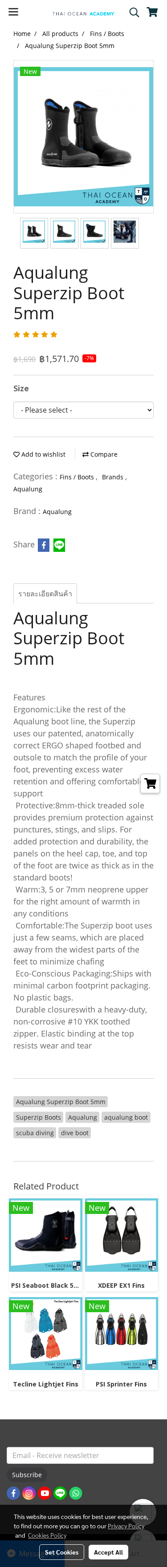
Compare (103, 454)
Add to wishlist (42, 454)
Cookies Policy (47, 1535)
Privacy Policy (126, 1526)
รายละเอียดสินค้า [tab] (45, 594)
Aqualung (27, 489)
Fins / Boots (78, 477)
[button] (131, 12)
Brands (113, 477)
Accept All (108, 1552)
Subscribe (27, 1475)
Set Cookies (61, 1552)
